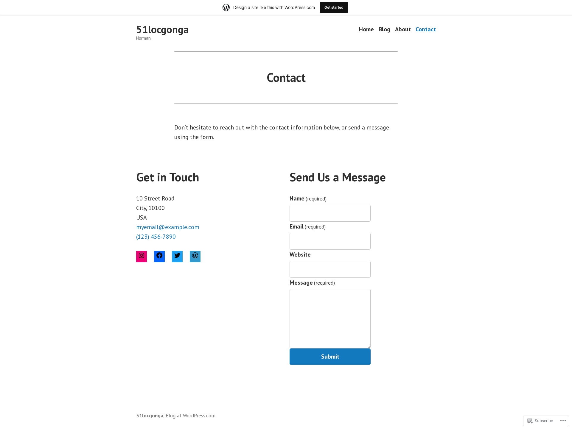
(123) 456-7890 (156, 236)
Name (308, 198)
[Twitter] (177, 256)
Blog (384, 29)
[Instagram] (141, 256)
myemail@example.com (167, 227)
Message (312, 282)
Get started (333, 7)
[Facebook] (159, 256)
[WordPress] (195, 256)
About (403, 29)
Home (366, 29)
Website (300, 254)
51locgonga (162, 29)
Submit (330, 356)
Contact (426, 29)
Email (308, 226)
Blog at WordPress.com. (191, 415)
